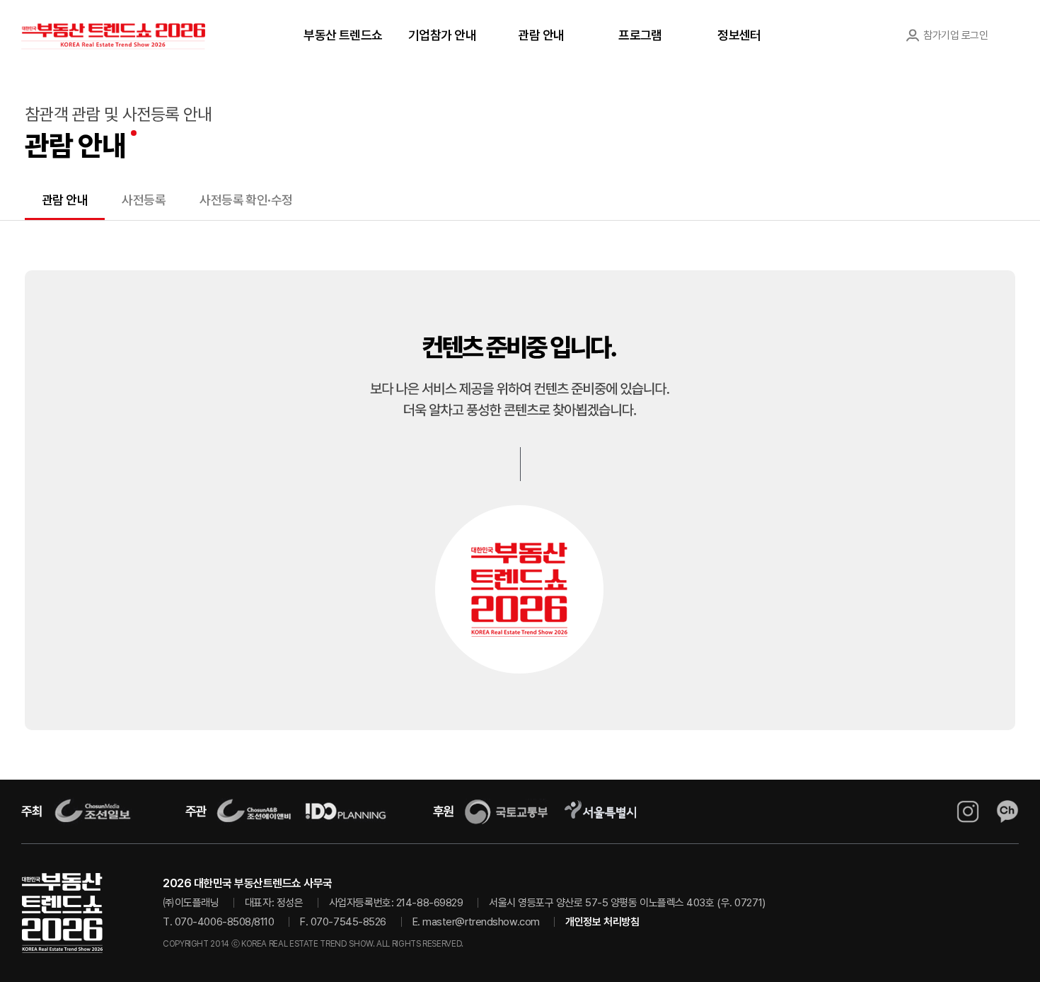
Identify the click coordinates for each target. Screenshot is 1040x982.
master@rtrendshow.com (481, 921)
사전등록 (144, 199)
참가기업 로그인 (955, 35)
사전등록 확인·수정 (246, 199)
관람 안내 (541, 35)
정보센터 (739, 35)
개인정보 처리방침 (602, 921)
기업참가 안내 (442, 35)
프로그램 (640, 35)
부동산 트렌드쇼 (343, 35)
